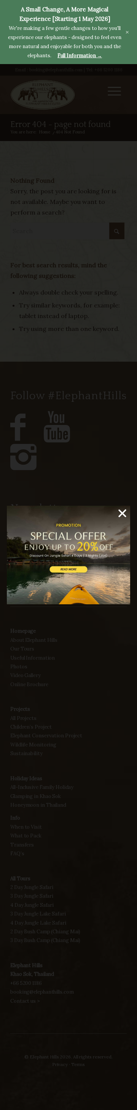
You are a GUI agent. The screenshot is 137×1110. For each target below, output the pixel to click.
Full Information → (79, 55)
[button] (122, 513)
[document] (68, 555)
